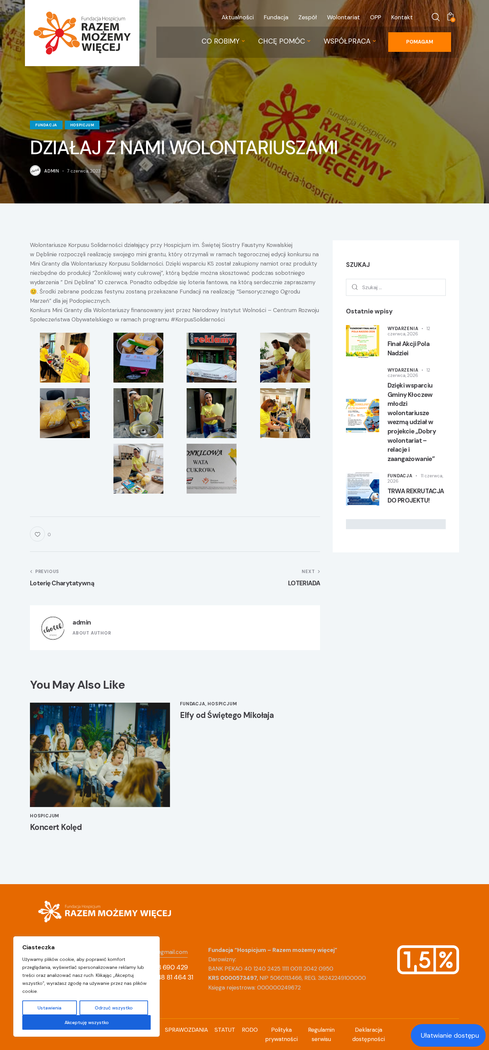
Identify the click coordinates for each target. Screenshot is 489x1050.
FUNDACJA (46, 125)
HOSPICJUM (82, 125)
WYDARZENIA (403, 328)
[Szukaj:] (396, 287)
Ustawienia (50, 1008)
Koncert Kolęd (56, 827)
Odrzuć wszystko (114, 1008)
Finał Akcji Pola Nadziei (408, 348)
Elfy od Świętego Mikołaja (227, 715)
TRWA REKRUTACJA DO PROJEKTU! (416, 496)
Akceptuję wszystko (87, 1022)
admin (82, 622)
